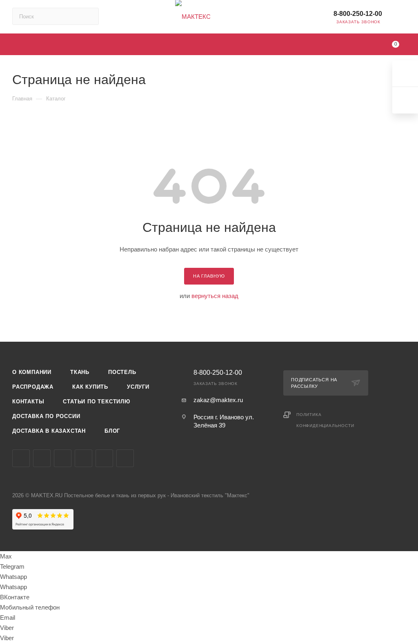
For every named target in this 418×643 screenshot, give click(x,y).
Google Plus (104, 458)
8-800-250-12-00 (358, 13)
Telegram (42, 458)
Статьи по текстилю (96, 401)
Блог (112, 431)
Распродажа (32, 387)
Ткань (79, 372)
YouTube (62, 458)
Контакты (28, 401)
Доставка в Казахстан (49, 431)
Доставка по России (46, 416)
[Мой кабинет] (402, 18)
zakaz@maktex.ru (218, 399)
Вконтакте (21, 458)
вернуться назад (214, 295)
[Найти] (89, 16)
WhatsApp (125, 458)
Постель (122, 372)
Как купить (90, 387)
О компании (31, 372)
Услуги (138, 387)
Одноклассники (83, 458)
